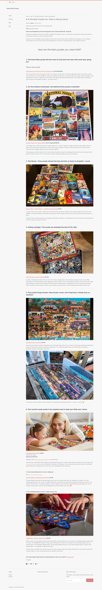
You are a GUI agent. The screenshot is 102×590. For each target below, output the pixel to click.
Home (10, 15)
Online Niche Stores (20, 587)
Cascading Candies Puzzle (33, 453)
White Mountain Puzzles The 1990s (35, 277)
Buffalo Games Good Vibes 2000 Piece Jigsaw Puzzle (40, 71)
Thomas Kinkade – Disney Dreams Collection (37, 477)
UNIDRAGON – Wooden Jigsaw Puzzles (36, 538)
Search (10, 574)
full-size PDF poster (32, 464)
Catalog (11, 19)
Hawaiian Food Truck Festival (33, 342)
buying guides (69, 557)
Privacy (10, 576)
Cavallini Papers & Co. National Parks (36, 142)
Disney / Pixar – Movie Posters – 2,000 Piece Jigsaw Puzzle (42, 208)
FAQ (10, 26)
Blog (10, 22)
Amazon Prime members (42, 459)
